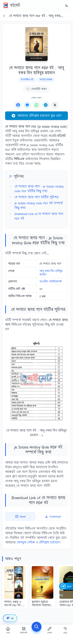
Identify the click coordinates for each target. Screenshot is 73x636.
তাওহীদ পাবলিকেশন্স (51, 281)
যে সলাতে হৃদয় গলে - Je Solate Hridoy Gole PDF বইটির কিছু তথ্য (39, 188)
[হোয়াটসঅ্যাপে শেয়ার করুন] (36, 105)
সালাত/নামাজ (46, 79)
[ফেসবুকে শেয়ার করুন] (18, 105)
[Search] (36, 627)
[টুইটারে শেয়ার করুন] (54, 105)
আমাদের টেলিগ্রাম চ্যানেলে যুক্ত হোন (39, 115)
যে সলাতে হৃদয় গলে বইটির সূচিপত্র (36, 197)
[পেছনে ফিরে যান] (4, 16)
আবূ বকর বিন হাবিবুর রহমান (51, 272)
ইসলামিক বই (27, 79)
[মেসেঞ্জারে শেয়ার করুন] (27, 105)
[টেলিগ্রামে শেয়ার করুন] (45, 105)
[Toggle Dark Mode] (67, 5)
